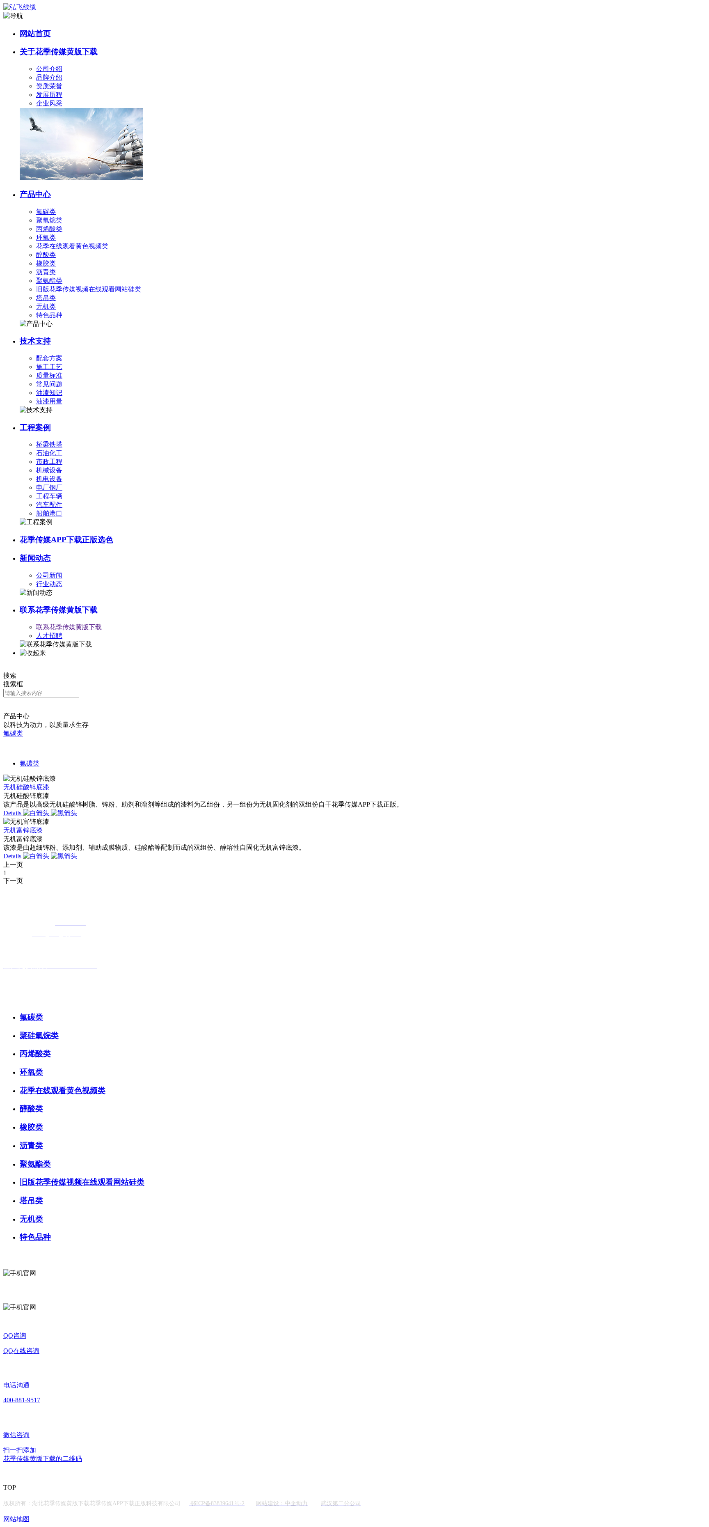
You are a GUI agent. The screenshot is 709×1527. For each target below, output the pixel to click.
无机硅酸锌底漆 (26, 787)
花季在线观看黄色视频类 (72, 246)
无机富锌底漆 (23, 830)
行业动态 (49, 583)
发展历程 (49, 94)
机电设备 (49, 478)
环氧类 (46, 237)
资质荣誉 (49, 86)
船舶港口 (49, 513)
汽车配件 (49, 504)
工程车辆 (49, 496)
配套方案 (49, 358)
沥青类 (46, 271)
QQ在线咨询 (21, 1350)
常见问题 (49, 384)
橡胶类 (46, 263)
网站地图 (16, 1519)
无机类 (46, 306)
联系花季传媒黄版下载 (59, 609)
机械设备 (49, 470)
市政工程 (49, 461)
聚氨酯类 (49, 280)
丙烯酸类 (49, 228)
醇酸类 (46, 254)
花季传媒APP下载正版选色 (66, 539)
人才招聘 (49, 635)
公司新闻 (49, 575)
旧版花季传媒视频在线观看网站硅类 (88, 289)
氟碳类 (46, 211)
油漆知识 (49, 392)
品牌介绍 (49, 77)
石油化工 (49, 452)
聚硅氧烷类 (39, 1035)
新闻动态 (35, 558)
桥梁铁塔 (49, 444)
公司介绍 (49, 68)
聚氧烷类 (49, 220)
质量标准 (49, 375)
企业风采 (49, 103)
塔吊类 (46, 297)
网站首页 (35, 33)
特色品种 (49, 315)
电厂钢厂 (49, 487)
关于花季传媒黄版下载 (59, 51)
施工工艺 (49, 366)
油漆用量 (49, 401)
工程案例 (35, 427)
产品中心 (35, 194)
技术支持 (35, 341)
